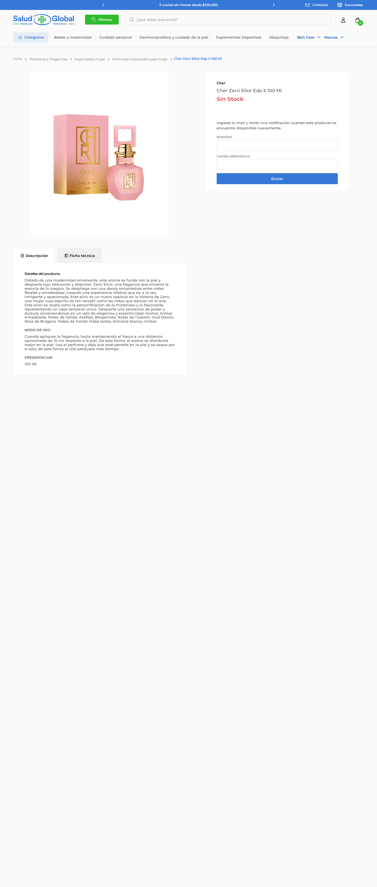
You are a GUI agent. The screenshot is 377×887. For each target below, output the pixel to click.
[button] (309, 37)
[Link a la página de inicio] (17, 59)
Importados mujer (90, 59)
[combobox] (228, 19)
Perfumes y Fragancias (48, 59)
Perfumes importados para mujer (140, 59)
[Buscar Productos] (130, 20)
